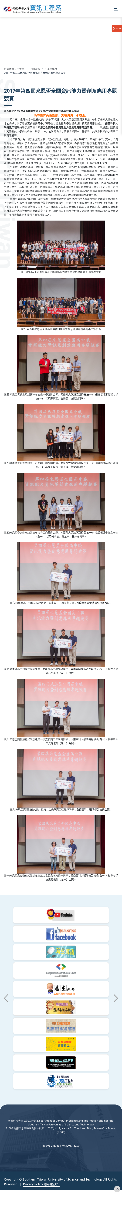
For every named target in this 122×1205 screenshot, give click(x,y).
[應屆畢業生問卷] (61, 1025)
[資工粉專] (61, 933)
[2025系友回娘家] (61, 1044)
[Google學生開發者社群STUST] (61, 970)
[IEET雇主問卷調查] (61, 989)
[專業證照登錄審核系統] (61, 1007)
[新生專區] (61, 952)
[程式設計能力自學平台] (61, 1081)
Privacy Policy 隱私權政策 (41, 1184)
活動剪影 (35, 69)
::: (4, 86)
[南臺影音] (61, 915)
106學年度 (51, 69)
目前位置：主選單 (14, 69)
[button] (6, 998)
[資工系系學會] (61, 1062)
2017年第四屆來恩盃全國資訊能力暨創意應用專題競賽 (35, 72)
